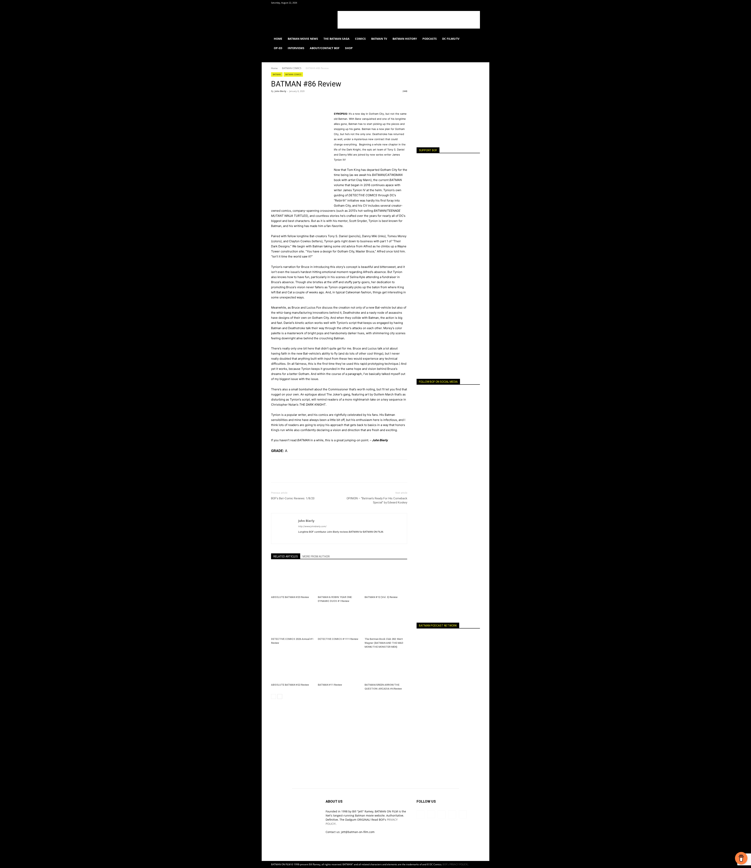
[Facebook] (440, 57)
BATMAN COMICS (291, 68)
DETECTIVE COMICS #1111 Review (338, 638)
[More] (311, 100)
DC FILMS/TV (450, 39)
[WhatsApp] (302, 100)
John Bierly (280, 91)
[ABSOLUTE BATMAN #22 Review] (292, 667)
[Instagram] (447, 57)
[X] (460, 57)
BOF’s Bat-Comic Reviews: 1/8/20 (292, 498)
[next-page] (279, 696)
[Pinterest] (293, 100)
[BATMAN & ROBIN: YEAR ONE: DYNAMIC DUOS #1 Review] (339, 579)
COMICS (360, 39)
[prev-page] (273, 696)
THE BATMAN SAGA (336, 39)
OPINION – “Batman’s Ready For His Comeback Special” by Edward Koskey (377, 500)
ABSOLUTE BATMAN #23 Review (290, 597)
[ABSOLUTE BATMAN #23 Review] (292, 579)
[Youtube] (467, 57)
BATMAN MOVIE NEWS (303, 39)
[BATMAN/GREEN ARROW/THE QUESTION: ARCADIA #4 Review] (386, 667)
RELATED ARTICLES (285, 556)
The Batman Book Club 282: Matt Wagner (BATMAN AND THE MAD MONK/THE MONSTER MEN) (384, 642)
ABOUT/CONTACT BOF (325, 48)
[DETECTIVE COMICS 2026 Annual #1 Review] (292, 621)
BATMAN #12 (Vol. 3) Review (381, 597)
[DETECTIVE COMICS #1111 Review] (339, 621)
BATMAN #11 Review (330, 684)
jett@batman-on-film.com (358, 832)
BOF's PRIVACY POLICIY (455, 864)
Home (274, 68)
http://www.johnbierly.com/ (312, 526)
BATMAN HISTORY (405, 39)
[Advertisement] (409, 20)
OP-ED (278, 48)
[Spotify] (453, 57)
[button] (475, 39)
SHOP (349, 48)
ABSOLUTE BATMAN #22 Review (290, 684)
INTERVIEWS (296, 48)
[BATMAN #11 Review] (339, 667)
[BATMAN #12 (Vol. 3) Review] (386, 579)
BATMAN (277, 74)
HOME (278, 39)
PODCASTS (429, 39)
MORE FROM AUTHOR (316, 556)
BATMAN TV (379, 39)
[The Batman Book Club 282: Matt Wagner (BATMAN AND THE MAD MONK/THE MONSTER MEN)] (386, 621)
